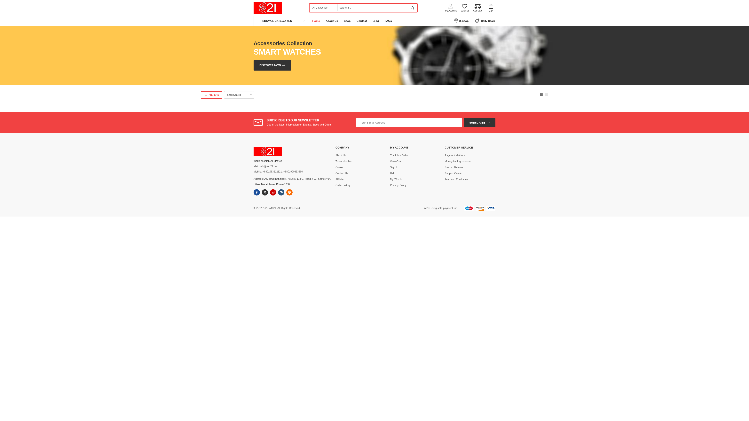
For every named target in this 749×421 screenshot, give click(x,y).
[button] (281, 21)
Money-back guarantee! (458, 161)
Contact (362, 20)
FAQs (388, 20)
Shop (347, 20)
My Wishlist (396, 179)
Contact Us (341, 173)
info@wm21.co (268, 166)
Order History (343, 185)
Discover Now (270, 65)
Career (339, 167)
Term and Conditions (456, 179)
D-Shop (464, 20)
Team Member (343, 161)
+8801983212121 (272, 171)
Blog (376, 20)
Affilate (339, 179)
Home (316, 20)
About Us (332, 20)
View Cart (395, 161)
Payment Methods (455, 155)
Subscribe (477, 122)
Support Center (453, 173)
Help (392, 173)
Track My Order (399, 155)
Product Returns (454, 167)
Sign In (394, 167)
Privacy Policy (398, 185)
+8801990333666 (293, 171)
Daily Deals (488, 20)
